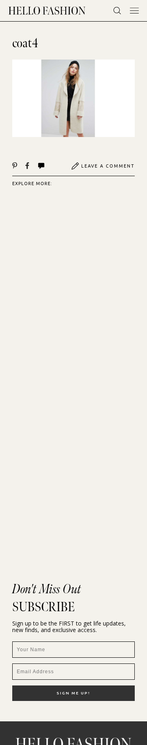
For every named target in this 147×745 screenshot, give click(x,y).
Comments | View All (50, 166)
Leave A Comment (108, 166)
